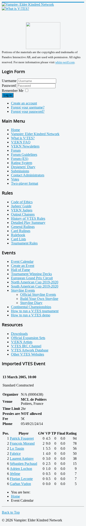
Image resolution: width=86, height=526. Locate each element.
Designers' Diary (23, 167)
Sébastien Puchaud (23, 464)
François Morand (22, 443)
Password (9, 86)
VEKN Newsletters (25, 146)
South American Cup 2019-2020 (34, 286)
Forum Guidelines (24, 154)
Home (15, 130)
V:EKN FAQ (21, 142)
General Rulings (23, 227)
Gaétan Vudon (20, 484)
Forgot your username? (27, 107)
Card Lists (18, 239)
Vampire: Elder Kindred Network (35, 134)
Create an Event (22, 266)
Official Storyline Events (38, 294)
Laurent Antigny (22, 458)
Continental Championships (31, 307)
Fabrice (15, 453)
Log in (8, 95)
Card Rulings (20, 231)
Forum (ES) (19, 159)
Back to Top (11, 512)
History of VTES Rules (28, 218)
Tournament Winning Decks (31, 274)
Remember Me (12, 91)
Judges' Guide (21, 206)
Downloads (19, 334)
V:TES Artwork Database (29, 350)
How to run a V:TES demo (30, 315)
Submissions (20, 171)
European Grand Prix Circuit (32, 278)
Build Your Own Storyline (39, 299)
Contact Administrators (27, 175)
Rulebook (18, 235)
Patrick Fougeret (22, 438)
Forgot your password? (27, 111)
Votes (15, 179)
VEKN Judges (21, 210)
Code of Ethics (22, 202)
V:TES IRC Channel (26, 346)
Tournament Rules (24, 243)
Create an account (24, 103)
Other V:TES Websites (27, 354)
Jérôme (15, 474)
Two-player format (24, 183)
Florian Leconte (21, 479)
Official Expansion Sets (28, 338)
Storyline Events (23, 290)
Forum (16, 150)
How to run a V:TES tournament (34, 311)
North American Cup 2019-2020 (34, 282)
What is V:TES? (23, 138)
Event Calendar (22, 261)
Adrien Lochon (21, 469)
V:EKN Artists (21, 342)
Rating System (21, 163)
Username (9, 81)
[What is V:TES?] (15, 9)
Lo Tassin (17, 448)
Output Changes (23, 214)
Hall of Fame (20, 270)
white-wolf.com (65, 62)
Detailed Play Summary (28, 223)
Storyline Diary (31, 303)
